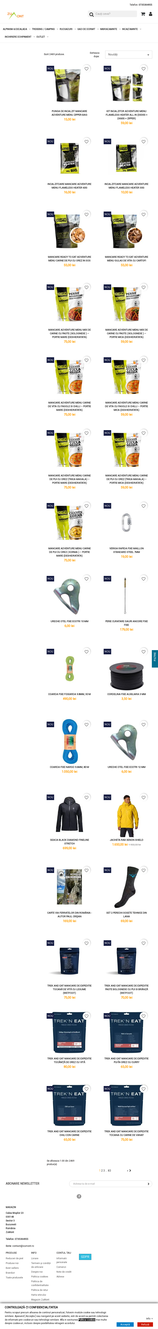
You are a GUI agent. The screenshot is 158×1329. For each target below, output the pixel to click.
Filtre (155, 657)
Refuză (145, 1324)
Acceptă (125, 1324)
